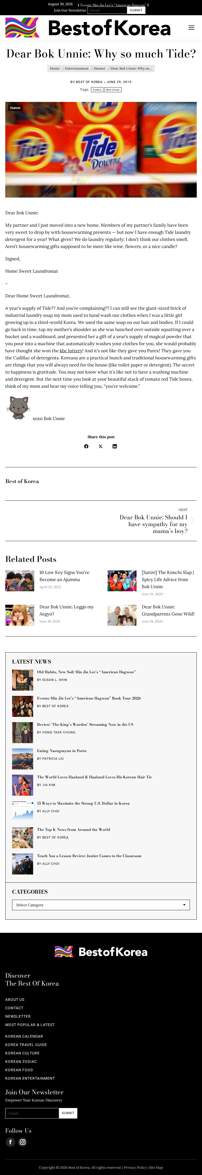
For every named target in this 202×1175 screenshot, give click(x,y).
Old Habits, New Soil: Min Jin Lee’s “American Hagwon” (86, 672)
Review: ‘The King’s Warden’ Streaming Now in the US (85, 724)
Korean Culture (22, 1053)
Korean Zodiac (21, 1062)
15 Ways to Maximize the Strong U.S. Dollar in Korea (83, 803)
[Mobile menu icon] (191, 27)
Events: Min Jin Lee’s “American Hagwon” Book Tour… (122, 4)
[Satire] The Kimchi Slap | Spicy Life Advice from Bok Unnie (168, 579)
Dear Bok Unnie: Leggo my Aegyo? (66, 610)
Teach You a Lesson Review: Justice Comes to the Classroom (89, 855)
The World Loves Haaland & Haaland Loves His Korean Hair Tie (94, 777)
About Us (14, 1000)
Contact (14, 1008)
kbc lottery (71, 351)
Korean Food (19, 1070)
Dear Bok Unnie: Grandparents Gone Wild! (168, 610)
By (86, 82)
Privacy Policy (135, 1167)
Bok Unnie (113, 89)
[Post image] (19, 580)
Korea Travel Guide (26, 1045)
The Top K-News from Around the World (73, 829)
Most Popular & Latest (30, 1025)
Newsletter (18, 1016)
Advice (97, 89)
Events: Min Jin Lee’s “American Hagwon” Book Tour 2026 (89, 698)
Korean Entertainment (30, 1078)
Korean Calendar (24, 1036)
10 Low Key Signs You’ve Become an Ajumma (64, 576)
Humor (15, 108)
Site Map (156, 1167)
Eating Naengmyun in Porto (62, 750)
